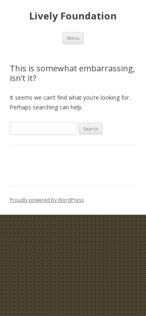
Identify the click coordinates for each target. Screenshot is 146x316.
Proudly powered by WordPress (47, 199)
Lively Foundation (73, 16)
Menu (73, 38)
